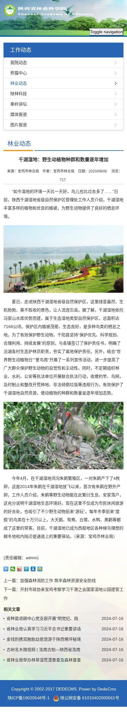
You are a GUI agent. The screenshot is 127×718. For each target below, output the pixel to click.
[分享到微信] (12, 569)
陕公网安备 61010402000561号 (89, 697)
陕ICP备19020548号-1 (29, 697)
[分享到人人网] (33, 569)
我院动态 (18, 62)
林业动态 (18, 83)
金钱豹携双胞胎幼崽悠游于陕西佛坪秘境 (43, 639)
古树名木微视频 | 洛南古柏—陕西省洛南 (43, 649)
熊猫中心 (18, 73)
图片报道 (18, 124)
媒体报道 (18, 114)
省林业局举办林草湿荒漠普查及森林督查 (43, 660)
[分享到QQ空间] (40, 569)
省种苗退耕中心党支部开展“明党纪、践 (42, 618)
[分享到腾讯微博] (26, 569)
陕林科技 (18, 93)
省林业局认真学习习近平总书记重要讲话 (43, 628)
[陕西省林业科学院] (51, 10)
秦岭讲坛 (18, 104)
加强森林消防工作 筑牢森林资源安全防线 (58, 580)
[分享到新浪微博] (19, 569)
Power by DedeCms (97, 689)
